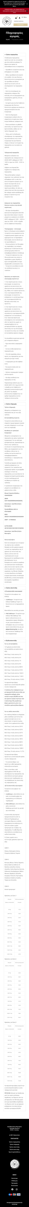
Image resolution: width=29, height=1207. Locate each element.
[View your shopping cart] (16, 18)
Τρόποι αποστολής (11, 588)
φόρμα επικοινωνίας (11, 629)
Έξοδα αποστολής (11, 640)
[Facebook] (12, 1189)
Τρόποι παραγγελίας (12, 54)
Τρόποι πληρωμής (11, 404)
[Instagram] (17, 1189)
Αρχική (8, 39)
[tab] (14, 54)
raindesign (14, 1204)
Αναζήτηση (21, 24)
